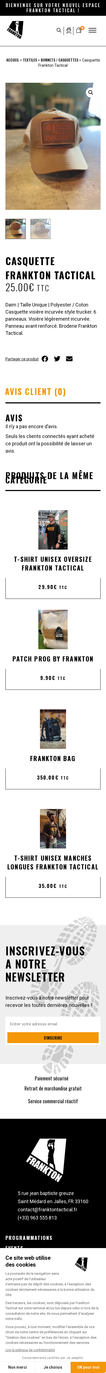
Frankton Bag (53, 758)
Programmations (28, 1237)
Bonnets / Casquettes (59, 60)
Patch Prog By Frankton (53, 658)
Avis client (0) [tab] (36, 391)
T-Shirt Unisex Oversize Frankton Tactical (53, 563)
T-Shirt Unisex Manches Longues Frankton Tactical (53, 862)
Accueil (12, 60)
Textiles (30, 60)
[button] (91, 92)
